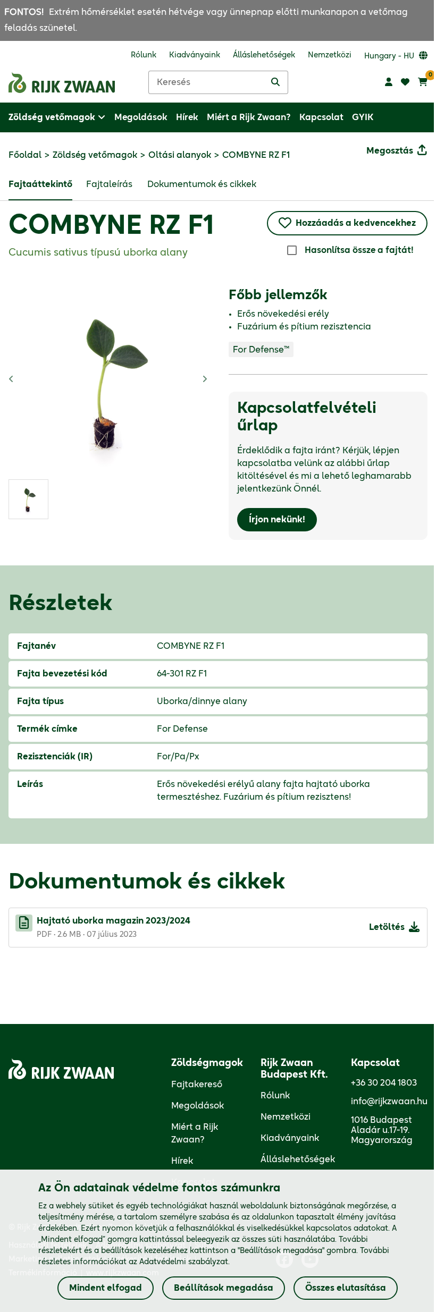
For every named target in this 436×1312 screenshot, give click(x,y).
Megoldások (197, 1106)
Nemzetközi (286, 1117)
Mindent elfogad (105, 1288)
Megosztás (389, 151)
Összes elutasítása (345, 1288)
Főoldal (25, 155)
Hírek (182, 1161)
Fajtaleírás (109, 184)
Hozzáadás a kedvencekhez (356, 223)
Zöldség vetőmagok (95, 155)
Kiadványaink (290, 1138)
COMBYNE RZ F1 (111, 226)
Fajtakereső (196, 1084)
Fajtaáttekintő (40, 184)
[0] (422, 82)
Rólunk (275, 1095)
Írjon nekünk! (277, 519)
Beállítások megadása (223, 1288)
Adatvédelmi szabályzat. (184, 1262)
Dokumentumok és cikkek (201, 184)
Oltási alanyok (179, 155)
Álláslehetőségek (298, 1159)
